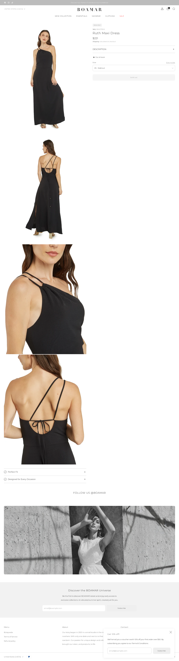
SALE (122, 16)
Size (94, 62)
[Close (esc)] (170, 632)
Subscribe (162, 651)
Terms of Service (10, 637)
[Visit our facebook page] (5, 2)
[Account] (162, 8)
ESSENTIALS (81, 16)
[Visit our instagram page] (8, 2)
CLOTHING (110, 16)
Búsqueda (8, 632)
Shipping (96, 41)
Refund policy (9, 641)
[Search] (173, 8)
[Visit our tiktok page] (12, 2)
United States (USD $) (13, 9)
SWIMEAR (96, 16)
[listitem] (89, 2)
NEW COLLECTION (63, 16)
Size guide (170, 62)
